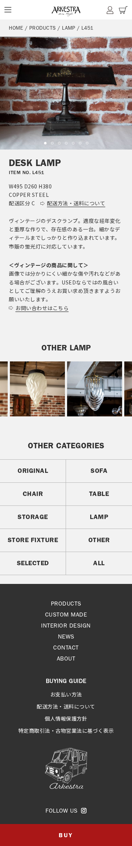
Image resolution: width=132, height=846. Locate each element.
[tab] (45, 143)
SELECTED (33, 563)
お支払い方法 (66, 694)
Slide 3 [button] (59, 143)
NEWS (66, 636)
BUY (66, 835)
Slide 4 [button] (66, 143)
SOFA (99, 471)
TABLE (99, 494)
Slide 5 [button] (73, 143)
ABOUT (66, 658)
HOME (16, 28)
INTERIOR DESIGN (66, 625)
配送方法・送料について (66, 706)
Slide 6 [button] (80, 143)
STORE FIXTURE (33, 540)
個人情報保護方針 (66, 718)
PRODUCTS (42, 28)
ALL (99, 563)
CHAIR (33, 494)
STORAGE (33, 517)
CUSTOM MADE (66, 614)
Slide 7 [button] (87, 143)
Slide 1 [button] (45, 143)
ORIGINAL (33, 471)
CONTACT (66, 647)
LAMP (68, 28)
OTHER (99, 540)
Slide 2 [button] (52, 143)
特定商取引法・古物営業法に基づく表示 (66, 730)
